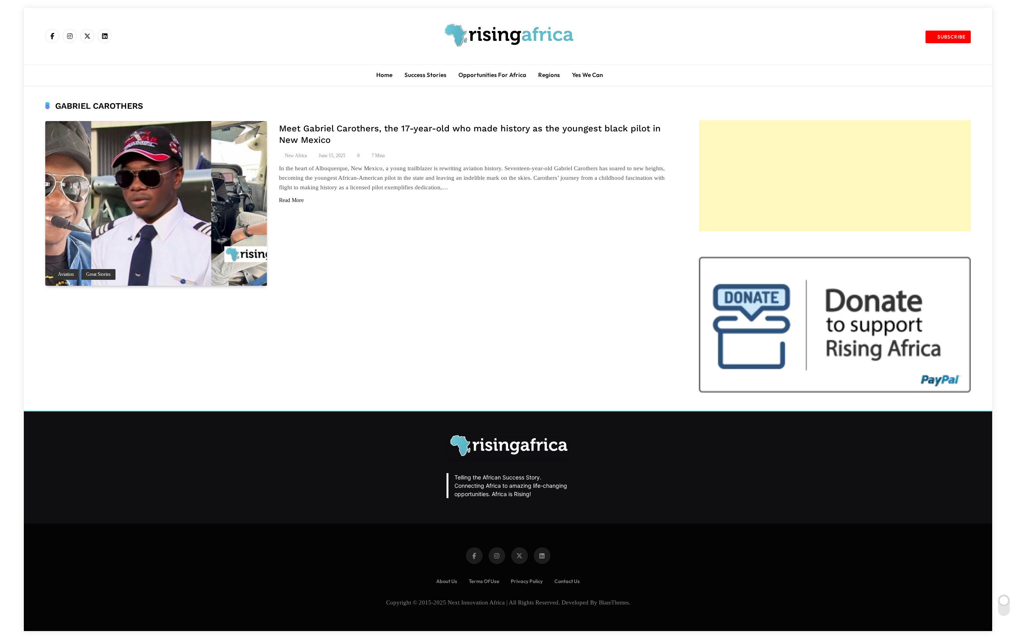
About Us (446, 581)
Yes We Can (587, 75)
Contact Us (567, 581)
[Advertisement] (835, 175)
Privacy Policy (527, 581)
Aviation (66, 274)
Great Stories (98, 274)
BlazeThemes (614, 602)
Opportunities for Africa (492, 75)
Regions (549, 75)
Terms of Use (484, 581)
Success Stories (425, 75)
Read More (291, 200)
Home (384, 75)
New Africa (296, 155)
